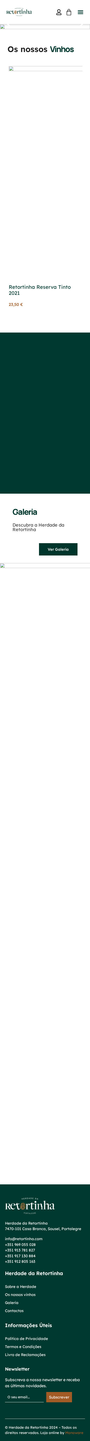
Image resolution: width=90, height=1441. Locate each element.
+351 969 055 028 (20, 1244)
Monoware (74, 1432)
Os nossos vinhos (20, 1294)
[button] (80, 12)
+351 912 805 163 (20, 1261)
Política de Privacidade (26, 1338)
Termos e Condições (23, 1346)
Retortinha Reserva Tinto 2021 (40, 290)
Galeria (11, 1302)
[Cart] (69, 12)
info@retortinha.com (23, 1238)
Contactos (14, 1310)
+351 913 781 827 (20, 1250)
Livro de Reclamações (25, 1354)
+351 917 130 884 (20, 1255)
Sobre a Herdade (20, 1286)
